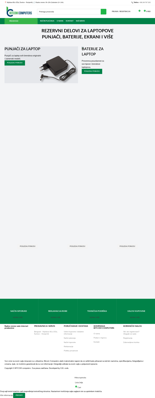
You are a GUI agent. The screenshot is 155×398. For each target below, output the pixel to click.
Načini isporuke (70, 342)
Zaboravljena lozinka (131, 342)
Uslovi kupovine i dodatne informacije (74, 333)
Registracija (127, 338)
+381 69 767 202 (145, 2)
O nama (97, 334)
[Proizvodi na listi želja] (134, 11)
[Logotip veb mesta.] (19, 11)
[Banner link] (41, 64)
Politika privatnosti (71, 351)
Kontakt (96, 342)
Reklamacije (68, 346)
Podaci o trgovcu (100, 338)
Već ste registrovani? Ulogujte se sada (131, 333)
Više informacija (6, 395)
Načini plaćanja (70, 338)
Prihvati (19, 395)
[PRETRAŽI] (103, 11)
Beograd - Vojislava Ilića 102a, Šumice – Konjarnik (46, 333)
